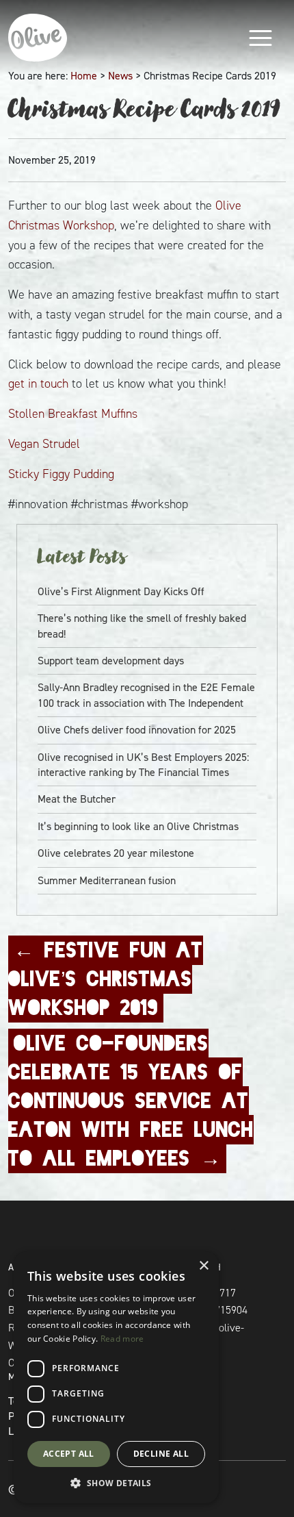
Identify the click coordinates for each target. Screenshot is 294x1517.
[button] (116, 1483)
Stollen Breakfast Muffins (72, 413)
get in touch (38, 383)
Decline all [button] (161, 1453)
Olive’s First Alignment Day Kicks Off (121, 591)
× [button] (203, 1266)
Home (83, 75)
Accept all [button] (68, 1453)
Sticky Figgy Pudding (61, 474)
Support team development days (111, 660)
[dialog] (116, 1377)
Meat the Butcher (77, 799)
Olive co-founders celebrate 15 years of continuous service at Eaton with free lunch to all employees (131, 1101)
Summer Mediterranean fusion (107, 880)
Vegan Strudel (44, 444)
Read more (122, 1338)
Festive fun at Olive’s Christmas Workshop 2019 (105, 979)
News (120, 75)
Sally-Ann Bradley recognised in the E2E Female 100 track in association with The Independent (146, 695)
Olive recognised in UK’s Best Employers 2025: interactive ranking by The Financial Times (143, 764)
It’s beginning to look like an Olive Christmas (138, 826)
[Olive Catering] (63, 38)
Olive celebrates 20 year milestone (116, 853)
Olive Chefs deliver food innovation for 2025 (137, 730)
